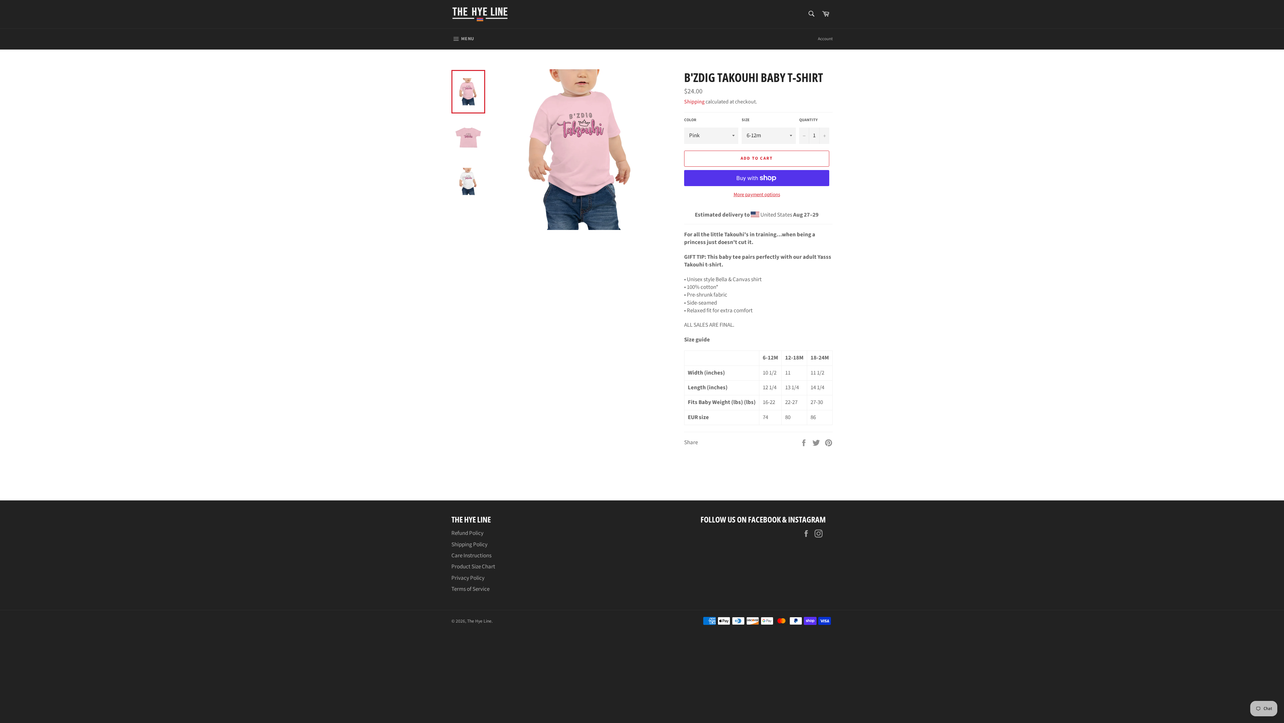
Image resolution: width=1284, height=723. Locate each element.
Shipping (694, 101)
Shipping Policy (469, 545)
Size (746, 120)
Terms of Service (470, 589)
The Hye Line (479, 621)
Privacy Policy (468, 578)
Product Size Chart (473, 567)
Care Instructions (471, 556)
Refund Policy (467, 533)
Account (825, 39)
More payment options (757, 194)
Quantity (808, 120)
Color (690, 120)
